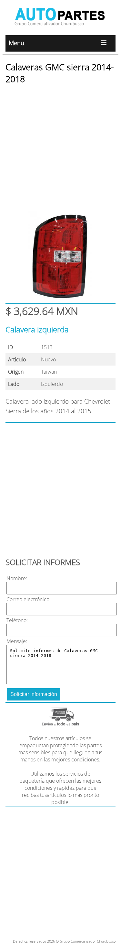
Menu (16, 42)
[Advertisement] (60, 151)
